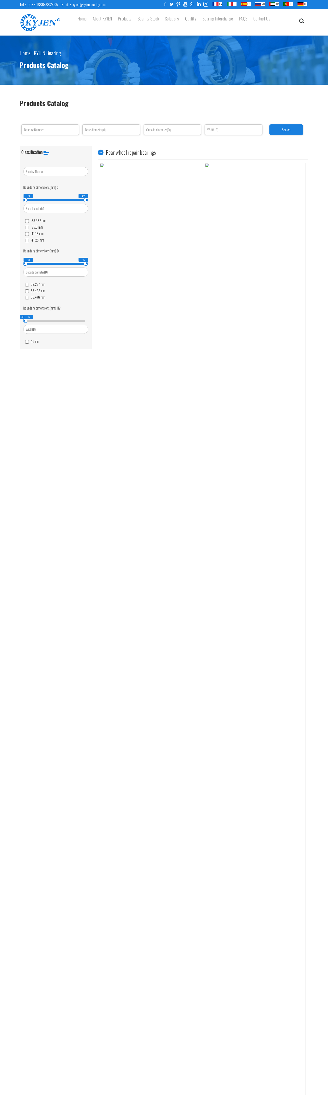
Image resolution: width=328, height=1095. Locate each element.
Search (286, 129)
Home (25, 53)
